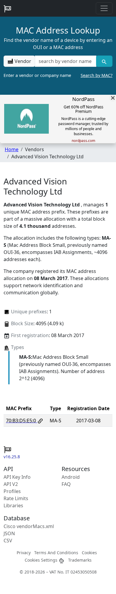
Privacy (24, 552)
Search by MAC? (96, 75)
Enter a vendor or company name (58, 75)
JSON (9, 533)
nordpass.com (83, 140)
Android (71, 477)
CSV (8, 540)
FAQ (66, 484)
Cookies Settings (42, 560)
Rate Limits (16, 498)
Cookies (89, 552)
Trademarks (80, 560)
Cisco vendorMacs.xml (29, 526)
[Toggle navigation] (104, 8)
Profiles (12, 491)
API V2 (11, 484)
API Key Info (17, 477)
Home (11, 149)
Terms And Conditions (56, 552)
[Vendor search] (104, 61)
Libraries (13, 505)
